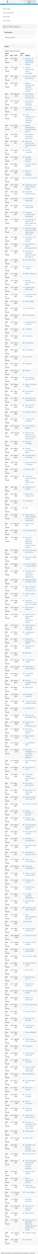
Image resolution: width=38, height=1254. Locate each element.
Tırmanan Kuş (29, 708)
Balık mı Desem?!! (30, 274)
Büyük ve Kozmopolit (28, 1061)
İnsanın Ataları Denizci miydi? (29, 950)
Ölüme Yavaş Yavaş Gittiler (29, 206)
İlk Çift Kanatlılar (30, 260)
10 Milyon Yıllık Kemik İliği (29, 420)
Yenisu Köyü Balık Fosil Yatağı (30, 295)
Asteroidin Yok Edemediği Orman (31, 716)
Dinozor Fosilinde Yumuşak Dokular (30, 565)
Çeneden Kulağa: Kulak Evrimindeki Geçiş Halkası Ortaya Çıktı (30, 231)
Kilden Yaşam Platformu (29, 608)
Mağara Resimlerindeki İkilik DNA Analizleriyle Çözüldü (29, 87)
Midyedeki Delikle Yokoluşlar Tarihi (30, 581)
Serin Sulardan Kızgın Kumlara (30, 378)
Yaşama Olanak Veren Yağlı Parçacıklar (30, 627)
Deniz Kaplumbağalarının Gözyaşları (31, 917)
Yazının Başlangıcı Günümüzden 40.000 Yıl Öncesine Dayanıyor (30, 1164)
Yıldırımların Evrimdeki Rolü (30, 839)
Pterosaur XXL (29, 469)
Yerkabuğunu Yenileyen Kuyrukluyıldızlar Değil (30, 777)
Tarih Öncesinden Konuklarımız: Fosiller (30, 827)
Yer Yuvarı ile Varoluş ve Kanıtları (29, 1208)
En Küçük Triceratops (28, 443)
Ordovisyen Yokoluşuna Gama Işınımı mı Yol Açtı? (31, 602)
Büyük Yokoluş (29, 1213)
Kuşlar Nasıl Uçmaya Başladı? (30, 1186)
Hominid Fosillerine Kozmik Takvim (31, 682)
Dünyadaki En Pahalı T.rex (29, 985)
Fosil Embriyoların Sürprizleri (30, 323)
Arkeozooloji (29, 687)
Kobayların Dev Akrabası (30, 647)
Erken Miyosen (29, 315)
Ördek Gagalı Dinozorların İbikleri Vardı (29, 136)
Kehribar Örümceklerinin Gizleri (30, 450)
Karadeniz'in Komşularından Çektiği (30, 641)
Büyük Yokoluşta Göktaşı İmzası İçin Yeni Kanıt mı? (31, 589)
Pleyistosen (28, 364)
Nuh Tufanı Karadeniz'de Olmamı (29, 731)
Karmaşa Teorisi (30, 1011)
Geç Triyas (28, 357)
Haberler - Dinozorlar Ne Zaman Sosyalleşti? (29, 70)
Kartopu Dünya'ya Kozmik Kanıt (30, 551)
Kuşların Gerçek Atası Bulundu (30, 929)
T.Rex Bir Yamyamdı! (28, 151)
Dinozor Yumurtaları (28, 1102)
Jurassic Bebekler (30, 1032)
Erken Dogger (29, 301)
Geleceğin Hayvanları (28, 1200)
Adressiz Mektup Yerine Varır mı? (30, 798)
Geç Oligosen (29, 350)
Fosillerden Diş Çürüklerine (29, 888)
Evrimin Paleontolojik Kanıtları (29, 1180)
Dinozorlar (28, 1240)
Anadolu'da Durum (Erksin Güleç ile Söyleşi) (31, 187)
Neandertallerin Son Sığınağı (30, 406)
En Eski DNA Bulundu (29, 674)
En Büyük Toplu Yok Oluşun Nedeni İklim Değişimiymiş (30, 574)
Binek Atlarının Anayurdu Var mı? (30, 853)
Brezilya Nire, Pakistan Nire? (29, 495)
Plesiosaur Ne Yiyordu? (29, 881)
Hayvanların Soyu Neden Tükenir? (30, 909)
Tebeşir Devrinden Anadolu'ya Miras (31, 702)
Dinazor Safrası (30, 1192)
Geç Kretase (29, 336)
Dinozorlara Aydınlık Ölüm (29, 784)
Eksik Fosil (28, 922)
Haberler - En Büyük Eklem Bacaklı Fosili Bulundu (29, 61)
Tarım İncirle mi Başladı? (30, 427)
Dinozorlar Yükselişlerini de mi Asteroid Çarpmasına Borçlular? (30, 753)
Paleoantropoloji (10, 37)
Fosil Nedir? (29, 501)
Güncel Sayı (6, 9)
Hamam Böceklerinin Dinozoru (29, 813)
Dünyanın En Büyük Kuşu (29, 999)
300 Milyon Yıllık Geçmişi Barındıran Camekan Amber (30, 1148)
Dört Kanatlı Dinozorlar (29, 695)
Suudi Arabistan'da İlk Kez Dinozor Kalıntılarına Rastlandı (30, 118)
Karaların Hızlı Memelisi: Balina (30, 819)
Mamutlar (28, 653)
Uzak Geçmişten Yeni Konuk (30, 456)
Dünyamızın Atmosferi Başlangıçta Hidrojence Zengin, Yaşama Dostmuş (30, 542)
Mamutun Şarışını (30, 412)
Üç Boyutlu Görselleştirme (29, 867)
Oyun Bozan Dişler (31, 956)
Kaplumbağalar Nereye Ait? (30, 1054)
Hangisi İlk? (28, 1046)
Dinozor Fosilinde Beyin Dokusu (30, 77)
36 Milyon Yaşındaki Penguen (28, 159)
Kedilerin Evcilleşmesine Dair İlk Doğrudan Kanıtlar (30, 128)
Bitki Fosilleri (29, 1138)
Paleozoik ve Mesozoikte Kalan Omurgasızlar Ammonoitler (30, 1125)
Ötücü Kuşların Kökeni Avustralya (30, 1040)
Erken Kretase (29, 308)
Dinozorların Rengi (31, 1005)
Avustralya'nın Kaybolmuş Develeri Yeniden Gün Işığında (30, 254)
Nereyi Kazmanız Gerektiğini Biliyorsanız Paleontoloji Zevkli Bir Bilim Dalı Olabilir (30, 1225)
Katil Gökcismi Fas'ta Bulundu (30, 668)
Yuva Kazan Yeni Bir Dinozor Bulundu (30, 239)
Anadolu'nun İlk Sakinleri (30, 488)
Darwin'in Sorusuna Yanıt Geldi (30, 282)
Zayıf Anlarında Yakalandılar (30, 1026)
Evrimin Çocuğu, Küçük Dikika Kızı (30, 399)
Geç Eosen (28, 329)
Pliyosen (27, 370)
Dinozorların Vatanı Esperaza (30, 860)
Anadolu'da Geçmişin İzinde (30, 193)
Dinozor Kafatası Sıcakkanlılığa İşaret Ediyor (30, 1069)
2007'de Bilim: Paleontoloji (29, 199)
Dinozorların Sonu (30, 935)
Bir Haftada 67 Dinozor (29, 392)
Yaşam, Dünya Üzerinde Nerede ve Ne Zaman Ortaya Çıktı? (30, 517)
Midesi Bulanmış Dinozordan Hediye (30, 792)
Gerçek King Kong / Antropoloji (31, 463)
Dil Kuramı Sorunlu (31, 804)
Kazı (26, 508)
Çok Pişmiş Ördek (30, 530)
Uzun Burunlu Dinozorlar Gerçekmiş (29, 103)
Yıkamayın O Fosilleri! (29, 268)
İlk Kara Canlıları (30, 1154)
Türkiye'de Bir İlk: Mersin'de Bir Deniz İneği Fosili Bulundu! (30, 222)
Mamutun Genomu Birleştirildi (28, 173)
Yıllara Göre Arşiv (8, 13)
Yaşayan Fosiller (30, 1233)
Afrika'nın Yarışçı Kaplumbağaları (30, 874)
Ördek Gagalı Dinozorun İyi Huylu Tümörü (29, 96)
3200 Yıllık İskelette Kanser (30, 109)
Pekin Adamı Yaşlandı (29, 1089)
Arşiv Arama (6, 20)
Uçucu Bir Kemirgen (28, 1095)
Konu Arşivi (6, 17)
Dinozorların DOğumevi (29, 1109)
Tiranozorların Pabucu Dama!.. (30, 1116)
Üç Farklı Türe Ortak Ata (29, 1019)
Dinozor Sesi (29, 970)
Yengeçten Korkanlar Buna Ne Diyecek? (30, 214)
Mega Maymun (30, 1074)
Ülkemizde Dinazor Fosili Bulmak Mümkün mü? (30, 144)
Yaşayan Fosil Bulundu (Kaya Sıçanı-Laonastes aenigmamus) (30, 436)
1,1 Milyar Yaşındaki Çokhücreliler (29, 896)
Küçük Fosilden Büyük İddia (30, 288)
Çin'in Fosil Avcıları (31, 178)
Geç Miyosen (29, 343)
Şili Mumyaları (29, 1131)
